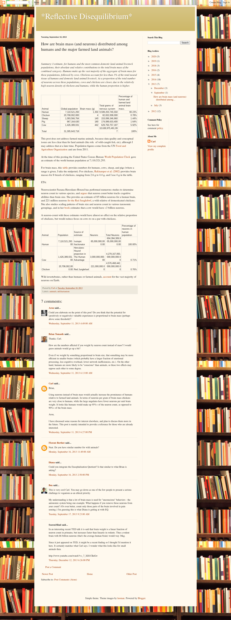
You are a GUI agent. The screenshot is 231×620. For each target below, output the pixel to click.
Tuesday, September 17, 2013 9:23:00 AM (69, 514)
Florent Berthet (57, 442)
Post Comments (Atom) (65, 579)
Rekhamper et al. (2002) (107, 171)
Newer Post (47, 574)
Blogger (141, 598)
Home (90, 574)
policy (160, 128)
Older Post (131, 574)
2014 (154, 79)
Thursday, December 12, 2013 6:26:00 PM (69, 560)
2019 (154, 61)
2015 (154, 74)
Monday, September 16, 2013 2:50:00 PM (69, 474)
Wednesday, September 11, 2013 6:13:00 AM (70, 373)
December (159, 88)
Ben (51, 485)
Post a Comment (53, 567)
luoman (120, 598)
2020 (154, 56)
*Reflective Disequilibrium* (86, 15)
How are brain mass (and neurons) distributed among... (170, 98)
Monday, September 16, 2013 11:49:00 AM (69, 451)
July (156, 105)
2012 (154, 111)
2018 (154, 65)
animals (53, 291)
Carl (51, 383)
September (159, 92)
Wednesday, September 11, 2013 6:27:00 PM (70, 432)
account (107, 276)
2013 (154, 84)
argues (83, 193)
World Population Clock (117, 156)
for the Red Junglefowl (79, 200)
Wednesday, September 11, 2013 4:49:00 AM (70, 323)
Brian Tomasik (56, 334)
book (67, 207)
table (65, 167)
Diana (52, 462)
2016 (154, 70)
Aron (51, 308)
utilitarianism (63, 291)
